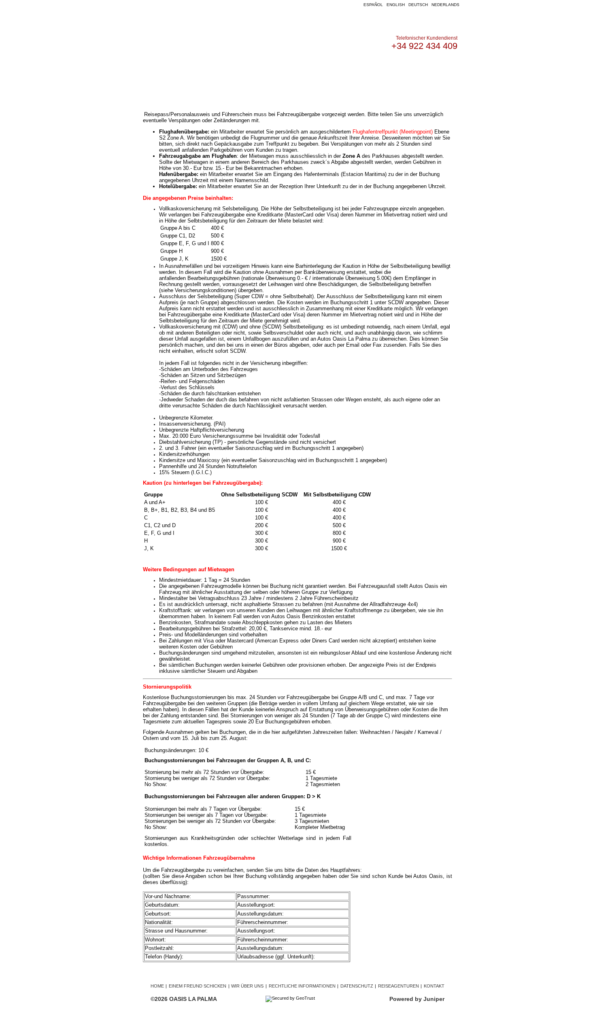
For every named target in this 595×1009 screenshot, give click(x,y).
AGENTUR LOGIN (300, 69)
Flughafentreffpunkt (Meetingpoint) (393, 132)
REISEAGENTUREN (398, 986)
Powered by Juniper (416, 999)
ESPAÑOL (373, 4)
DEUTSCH (418, 4)
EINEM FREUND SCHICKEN (197, 986)
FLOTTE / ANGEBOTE (240, 69)
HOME (196, 69)
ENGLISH (396, 4)
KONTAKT (392, 69)
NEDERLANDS (445, 4)
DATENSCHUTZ (356, 986)
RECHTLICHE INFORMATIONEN (302, 986)
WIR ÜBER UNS (351, 69)
